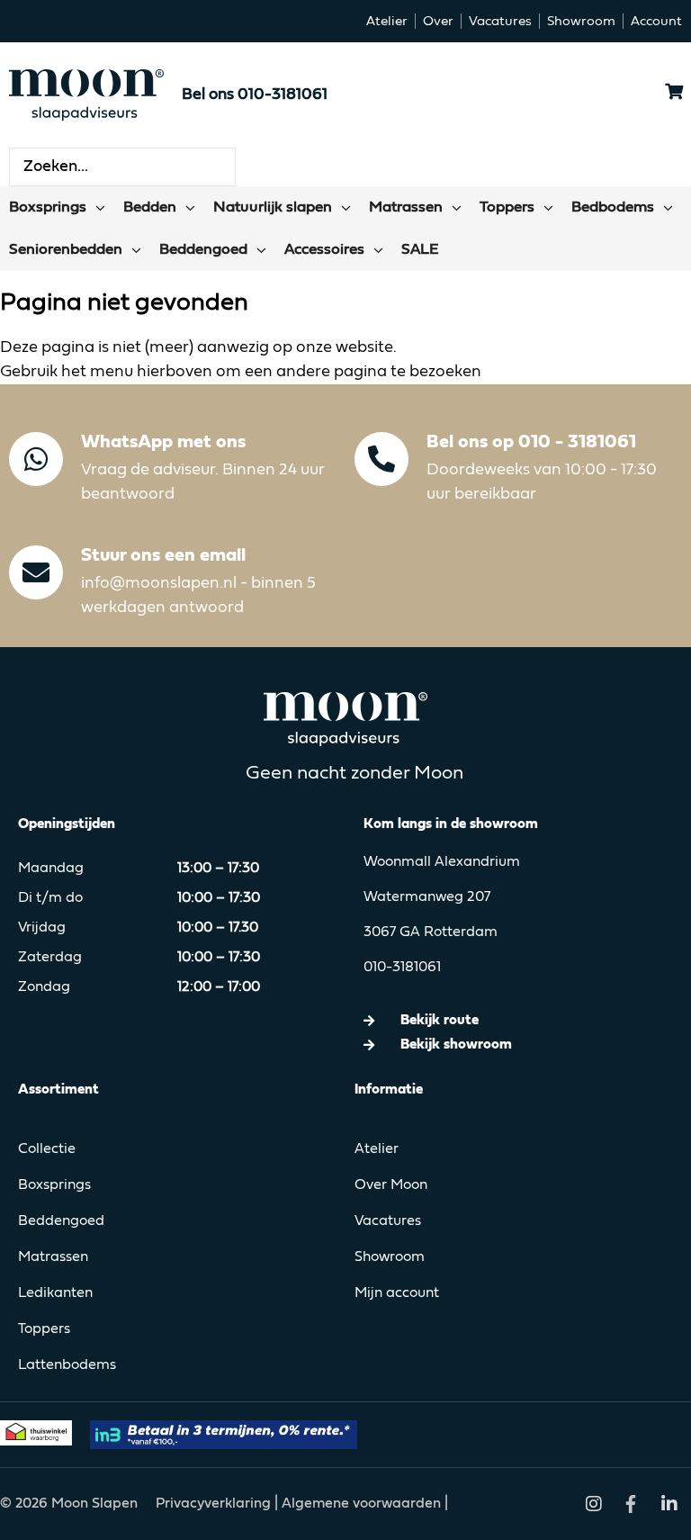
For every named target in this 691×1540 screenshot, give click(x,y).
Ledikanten (55, 1293)
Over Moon (390, 1185)
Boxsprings (54, 1185)
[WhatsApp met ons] (36, 459)
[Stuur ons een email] (36, 572)
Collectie (47, 1149)
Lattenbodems (67, 1365)
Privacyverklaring (215, 1504)
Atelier (376, 1149)
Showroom (389, 1257)
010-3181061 (402, 967)
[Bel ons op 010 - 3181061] (381, 459)
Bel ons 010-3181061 (255, 94)
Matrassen (53, 1257)
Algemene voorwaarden (361, 1504)
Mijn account (396, 1293)
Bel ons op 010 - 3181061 (531, 442)
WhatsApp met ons (163, 442)
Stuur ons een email (163, 555)
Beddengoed (61, 1221)
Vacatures (387, 1221)
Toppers (44, 1329)
